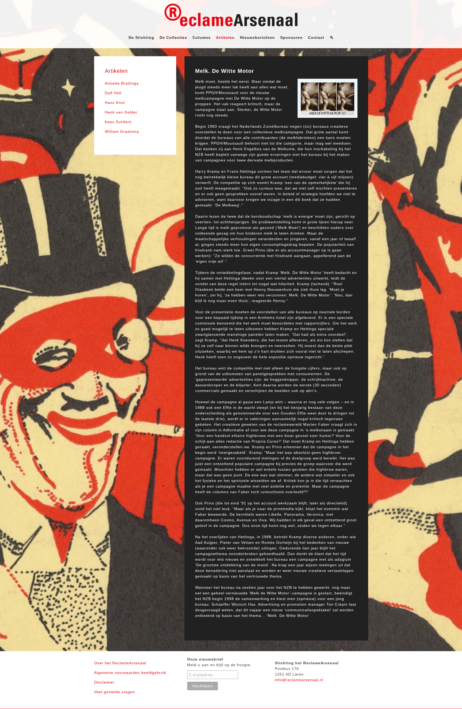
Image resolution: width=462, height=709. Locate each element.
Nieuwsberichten (257, 37)
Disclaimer (104, 682)
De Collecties (173, 37)
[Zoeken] (331, 37)
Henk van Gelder (121, 112)
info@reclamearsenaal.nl (299, 680)
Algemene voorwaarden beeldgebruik (130, 672)
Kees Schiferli (118, 122)
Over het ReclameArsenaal (120, 663)
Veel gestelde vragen (114, 692)
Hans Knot (115, 102)
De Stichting (141, 37)
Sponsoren (291, 37)
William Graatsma (122, 131)
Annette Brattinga (122, 83)
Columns (201, 37)
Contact (316, 37)
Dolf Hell (113, 93)
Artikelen (225, 37)
